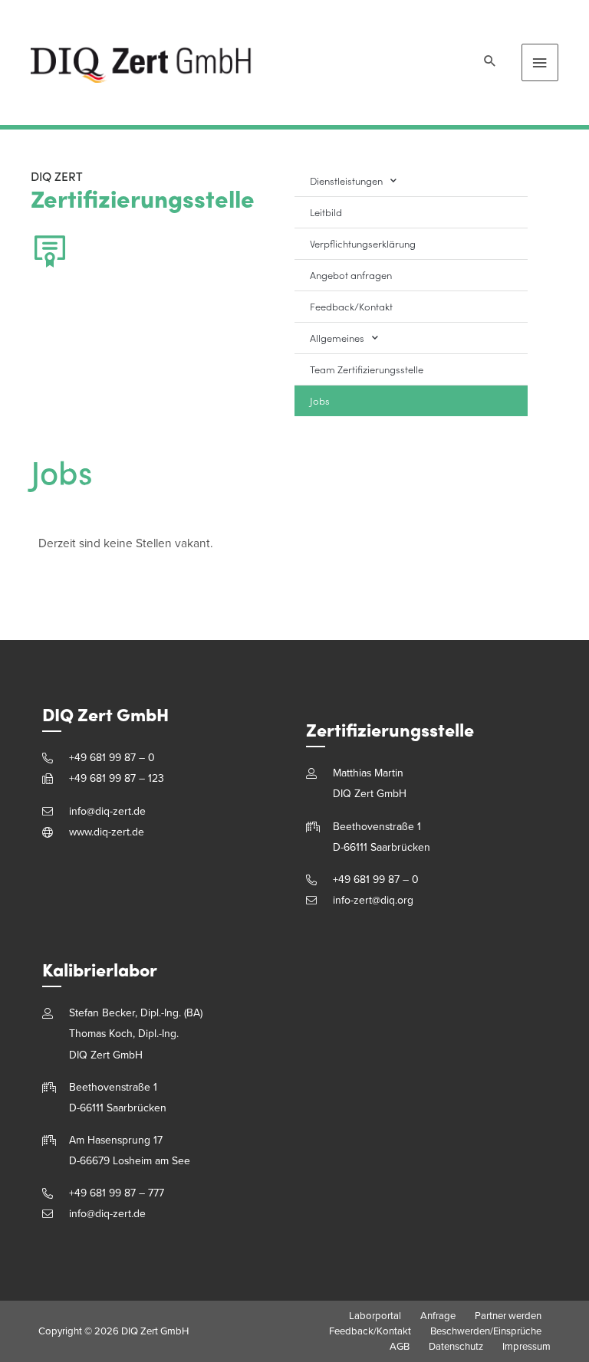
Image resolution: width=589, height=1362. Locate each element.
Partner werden (508, 1316)
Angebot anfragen (351, 274)
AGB (400, 1347)
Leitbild (326, 212)
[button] (490, 63)
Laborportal (375, 1316)
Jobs (320, 400)
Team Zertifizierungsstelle (366, 369)
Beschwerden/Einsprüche (485, 1331)
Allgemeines (337, 337)
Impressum (526, 1347)
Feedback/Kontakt (351, 306)
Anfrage (438, 1316)
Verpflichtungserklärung (363, 243)
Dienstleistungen (346, 180)
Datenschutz (456, 1347)
